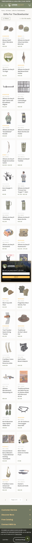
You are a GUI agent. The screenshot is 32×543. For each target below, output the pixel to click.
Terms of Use (18, 534)
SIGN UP (16, 277)
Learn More (5, 539)
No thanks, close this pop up (7, 279)
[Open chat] (27, 538)
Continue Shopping (21, 539)
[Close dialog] (30, 262)
